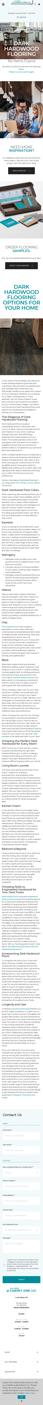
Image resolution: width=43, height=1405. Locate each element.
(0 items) (39, 4)
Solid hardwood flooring (12, 896)
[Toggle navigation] (3, 4)
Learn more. (30, 1393)
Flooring (17, 26)
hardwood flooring (20, 1009)
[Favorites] (35, 4)
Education (10, 1372)
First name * (7, 1130)
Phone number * (9, 1180)
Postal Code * (8, 1210)
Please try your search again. (21, 72)
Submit (21, 1280)
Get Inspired (11, 1362)
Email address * (8, 1195)
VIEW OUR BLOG (19, 171)
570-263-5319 (21, 17)
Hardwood (28, 26)
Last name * (7, 1144)
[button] (31, 4)
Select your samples (19, 266)
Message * (7, 1238)
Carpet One (6, 26)
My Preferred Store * (10, 1224)
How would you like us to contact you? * (18, 1167)
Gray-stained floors (10, 627)
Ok (21, 1397)
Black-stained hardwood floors (21, 678)
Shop (7, 1352)
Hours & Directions (21, 1307)
